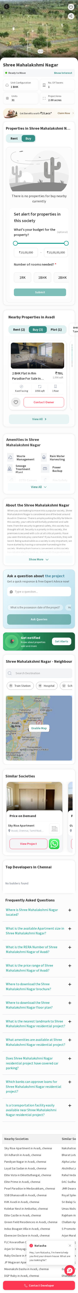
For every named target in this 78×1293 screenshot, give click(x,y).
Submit (40, 292)
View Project (28, 844)
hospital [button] (49, 686)
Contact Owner (44, 402)
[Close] (70, 1245)
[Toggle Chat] (69, 1270)
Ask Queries (39, 619)
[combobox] (42, 673)
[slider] (15, 243)
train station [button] (23, 686)
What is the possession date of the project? (35, 607)
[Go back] (6, 6)
